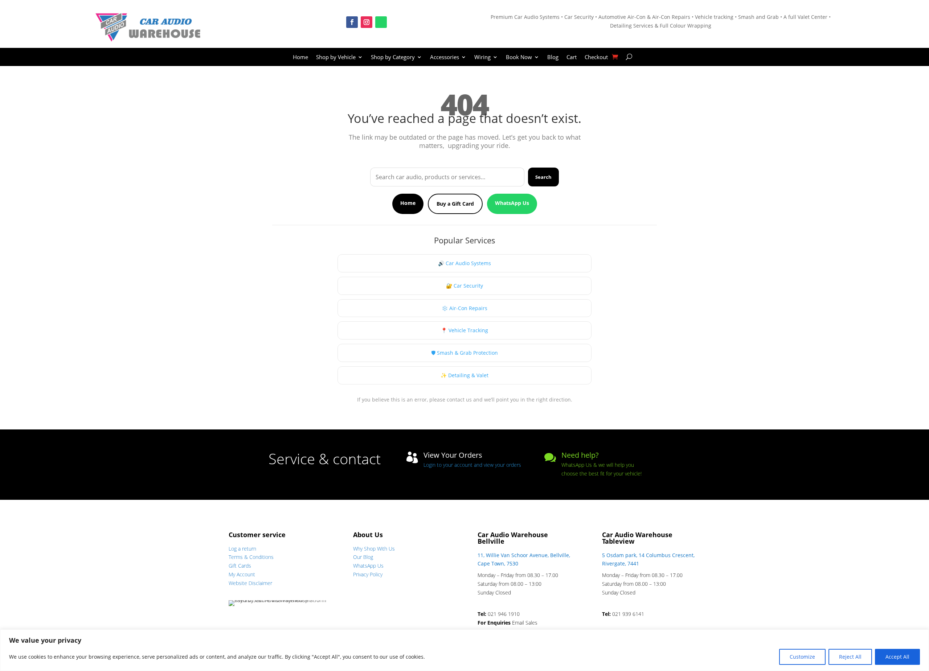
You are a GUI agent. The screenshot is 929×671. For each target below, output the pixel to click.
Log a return (242, 548)
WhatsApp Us (512, 202)
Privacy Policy (367, 574)
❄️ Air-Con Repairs (464, 308)
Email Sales (524, 622)
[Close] (921, 635)
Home (300, 57)
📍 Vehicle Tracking (464, 330)
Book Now (519, 57)
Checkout (596, 57)
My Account (242, 574)
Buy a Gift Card (455, 203)
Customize (802, 656)
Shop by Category (393, 57)
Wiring (482, 57)
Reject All (850, 656)
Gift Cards (240, 565)
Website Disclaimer (250, 583)
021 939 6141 (628, 613)
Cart (571, 57)
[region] (464, 650)
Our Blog (363, 556)
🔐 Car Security (464, 285)
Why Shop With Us (374, 548)
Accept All (897, 656)
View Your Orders (452, 455)
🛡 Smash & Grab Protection (464, 352)
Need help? (580, 455)
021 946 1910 (504, 613)
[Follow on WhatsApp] (381, 22)
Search (543, 177)
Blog (552, 57)
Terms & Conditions (251, 556)
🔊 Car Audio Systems (464, 263)
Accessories (444, 57)
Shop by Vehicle (336, 57)
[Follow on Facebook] (352, 22)
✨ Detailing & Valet (464, 375)
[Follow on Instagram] (366, 22)
